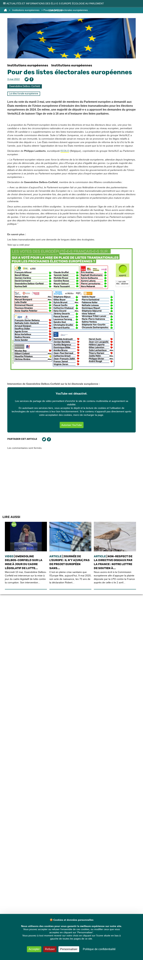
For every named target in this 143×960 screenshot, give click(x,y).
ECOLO (65, 150)
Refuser (50, 949)
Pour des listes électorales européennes (69, 72)
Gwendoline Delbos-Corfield (24, 86)
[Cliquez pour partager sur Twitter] (27, 79)
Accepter (34, 949)
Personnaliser (68, 949)
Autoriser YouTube (71, 425)
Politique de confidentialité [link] (99, 949)
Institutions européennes (27, 65)
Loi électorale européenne (23, 93)
